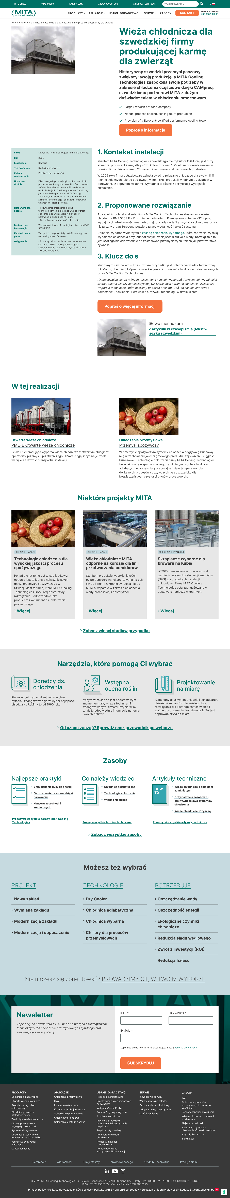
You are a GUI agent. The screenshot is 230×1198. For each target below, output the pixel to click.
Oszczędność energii (178, 910)
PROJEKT (23, 885)
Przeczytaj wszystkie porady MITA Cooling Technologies (40, 820)
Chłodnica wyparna (105, 921)
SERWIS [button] (149, 13)
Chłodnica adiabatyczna (119, 786)
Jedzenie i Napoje (25, 552)
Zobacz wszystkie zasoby (116, 834)
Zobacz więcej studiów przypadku (116, 630)
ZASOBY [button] (165, 13)
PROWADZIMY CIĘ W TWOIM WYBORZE (153, 978)
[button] (212, 4)
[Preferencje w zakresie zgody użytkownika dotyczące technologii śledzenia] (224, 1192)
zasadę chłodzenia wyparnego (163, 233)
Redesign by (206, 1189)
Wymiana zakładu (31, 910)
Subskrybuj (140, 1063)
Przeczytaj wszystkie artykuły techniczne (180, 822)
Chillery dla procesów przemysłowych (107, 935)
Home (14, 22)
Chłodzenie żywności (171, 552)
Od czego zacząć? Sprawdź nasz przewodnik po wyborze (116, 727)
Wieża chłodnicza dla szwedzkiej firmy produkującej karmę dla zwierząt (74, 22)
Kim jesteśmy (91, 1162)
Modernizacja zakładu (35, 921)
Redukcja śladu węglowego (184, 938)
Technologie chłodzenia (119, 793)
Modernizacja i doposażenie (41, 932)
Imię (124, 1013)
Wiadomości (64, 1162)
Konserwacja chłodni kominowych (47, 805)
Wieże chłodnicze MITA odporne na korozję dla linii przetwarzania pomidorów (112, 563)
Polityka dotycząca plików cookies (70, 1189)
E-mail (126, 1030)
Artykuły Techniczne (156, 1162)
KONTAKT (187, 13)
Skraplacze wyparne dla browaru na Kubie (181, 561)
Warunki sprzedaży (127, 1189)
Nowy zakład (26, 899)
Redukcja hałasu (174, 960)
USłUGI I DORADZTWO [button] (124, 13)
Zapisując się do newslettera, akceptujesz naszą (158, 1047)
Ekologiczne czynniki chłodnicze (178, 924)
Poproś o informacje (145, 130)
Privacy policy (37, 1189)
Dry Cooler (96, 899)
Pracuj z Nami (189, 1162)
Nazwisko (177, 1013)
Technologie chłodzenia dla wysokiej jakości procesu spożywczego (41, 563)
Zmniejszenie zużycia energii (53, 786)
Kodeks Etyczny (190, 1189)
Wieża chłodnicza (115, 799)
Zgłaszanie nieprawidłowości (159, 1189)
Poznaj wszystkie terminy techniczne (107, 822)
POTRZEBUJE (173, 885)
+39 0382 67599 (209, 14)
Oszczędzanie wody (177, 899)
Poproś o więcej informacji (130, 306)
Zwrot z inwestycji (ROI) (181, 949)
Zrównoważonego (121, 1162)
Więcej (23, 611)
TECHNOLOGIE (103, 885)
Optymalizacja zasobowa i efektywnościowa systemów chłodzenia (193, 800)
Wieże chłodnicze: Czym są (192, 811)
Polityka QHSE (103, 1189)
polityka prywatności (185, 1047)
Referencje (26, 22)
